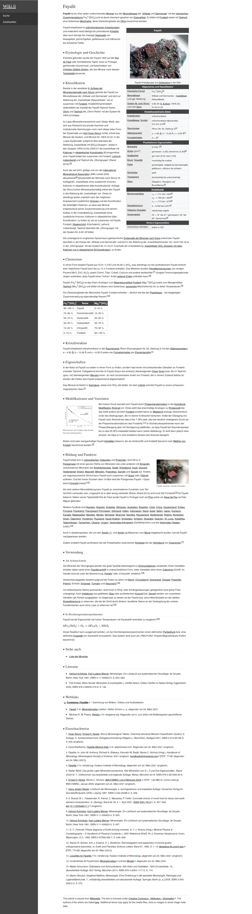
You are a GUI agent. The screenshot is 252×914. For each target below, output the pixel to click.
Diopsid (166, 579)
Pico (150, 497)
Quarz (131, 475)
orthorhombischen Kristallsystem (102, 27)
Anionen (94, 201)
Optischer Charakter (136, 209)
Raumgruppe (133, 128)
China (159, 507)
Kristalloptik (158, 189)
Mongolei (109, 514)
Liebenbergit (69, 160)
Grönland (116, 511)
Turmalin (95, 583)
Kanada (67, 514)
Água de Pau (171, 497)
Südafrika (180, 518)
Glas (111, 593)
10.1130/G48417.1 (79, 806)
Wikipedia (95, 898)
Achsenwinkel (133, 214)
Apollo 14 (122, 532)
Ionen (162, 371)
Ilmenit (80, 471)
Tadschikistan (70, 522)
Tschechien (84, 522)
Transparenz (133, 176)
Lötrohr (141, 385)
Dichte (130, 151)
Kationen (67, 152)
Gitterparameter (134, 132)
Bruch (130, 159)
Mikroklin (99, 471)
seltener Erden (124, 276)
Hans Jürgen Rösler (78, 789)
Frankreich (78, 511)
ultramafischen (91, 460)
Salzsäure (94, 385)
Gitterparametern (179, 348)
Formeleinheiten (134, 137)
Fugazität (78, 635)
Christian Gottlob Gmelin (75, 69)
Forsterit (164, 17)
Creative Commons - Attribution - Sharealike (151, 898)
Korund (139, 593)
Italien (159, 511)
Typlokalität (69, 73)
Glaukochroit (79, 224)
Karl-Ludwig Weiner (98, 673)
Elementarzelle (143, 352)
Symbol (144, 120)
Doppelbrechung (135, 205)
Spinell (134, 471)
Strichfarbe (132, 172)
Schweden (127, 518)
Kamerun (176, 511)
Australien (132, 507)
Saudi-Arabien (112, 518)
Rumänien (87, 518)
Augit (135, 467)
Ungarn (104, 522)
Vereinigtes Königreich (121, 522)
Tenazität (138, 159)
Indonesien (135, 511)
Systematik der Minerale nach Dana (142, 238)
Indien (125, 511)
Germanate (161, 13)
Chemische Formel (136, 90)
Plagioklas (111, 471)
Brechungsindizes (135, 193)
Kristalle (114, 31)
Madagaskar (78, 514)
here (96, 902)
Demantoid (155, 579)
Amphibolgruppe (102, 467)
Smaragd (85, 583)
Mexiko (100, 514)
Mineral (110, 13)
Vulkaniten (105, 460)
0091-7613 (145, 802)
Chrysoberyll (141, 579)
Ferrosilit (73, 483)
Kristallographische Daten (158, 111)
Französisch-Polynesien (97, 511)
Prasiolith (176, 579)
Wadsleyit (158, 411)
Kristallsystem (133, 115)
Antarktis (110, 507)
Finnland (67, 511)
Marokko (90, 514)
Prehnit (66, 583)
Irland (145, 511)
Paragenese (69, 464)
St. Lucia (169, 518)
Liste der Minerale (78, 656)
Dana (138, 106)
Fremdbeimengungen (160, 268)
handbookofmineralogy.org (144, 756)
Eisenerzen (175, 542)
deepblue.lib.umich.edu (171, 846)
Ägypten (90, 507)
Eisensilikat (140, 17)
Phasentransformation (156, 404)
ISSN (136, 802)
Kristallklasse (133, 120)
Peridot (108, 573)
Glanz (130, 181)
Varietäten (109, 441)
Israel (152, 511)
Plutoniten (121, 460)
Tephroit (183, 17)
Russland (99, 518)
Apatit (115, 467)
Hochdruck (179, 404)
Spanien (159, 518)
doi (67, 806)
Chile (152, 507)
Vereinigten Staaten (170, 522)
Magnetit (89, 471)
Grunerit (143, 467)
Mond (147, 532)
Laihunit (116, 156)
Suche (6, 15)
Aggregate (100, 35)
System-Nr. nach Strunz (138, 103)
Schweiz (138, 518)
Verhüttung (158, 542)
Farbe (130, 164)
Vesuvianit (110, 583)
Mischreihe (85, 21)
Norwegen (178, 514)
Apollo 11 (107, 532)
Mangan (94, 375)
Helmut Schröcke (78, 673)
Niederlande (156, 514)
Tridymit (144, 475)
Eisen (155, 371)
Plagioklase (156, 292)
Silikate (146, 13)
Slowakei (148, 518)
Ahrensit (116, 408)
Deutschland (170, 507)
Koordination (96, 152)
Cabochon (168, 569)
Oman (66, 518)
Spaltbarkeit (132, 155)
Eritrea (181, 507)
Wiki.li (9, 6)
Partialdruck (169, 632)
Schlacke (140, 542)
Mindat (130, 861)
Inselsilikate (181, 95)
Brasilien (143, 507)
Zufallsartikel (9, 22)
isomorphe (131, 286)
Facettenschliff (98, 569)
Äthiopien (121, 507)
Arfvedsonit (125, 467)
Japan (167, 511)
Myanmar (120, 514)
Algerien (100, 507)
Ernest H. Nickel (91, 734)
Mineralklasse (130, 13)
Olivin (123, 21)
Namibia (130, 514)
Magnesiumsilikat (123, 282)
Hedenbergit (69, 471)
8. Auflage (165, 103)
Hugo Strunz (74, 734)
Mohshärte (132, 146)
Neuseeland (142, 514)
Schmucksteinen (147, 565)
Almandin (145, 464)
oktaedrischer (82, 152)
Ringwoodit (175, 408)
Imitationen (87, 593)
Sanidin (122, 471)
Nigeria (168, 514)
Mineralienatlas (90, 709)
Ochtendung (164, 82)
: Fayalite (77, 702)
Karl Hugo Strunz (92, 133)
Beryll (131, 579)
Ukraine (95, 522)
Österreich (75, 518)
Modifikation (105, 408)
